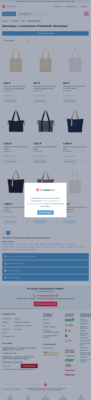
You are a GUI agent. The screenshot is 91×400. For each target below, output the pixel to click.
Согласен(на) (45, 212)
